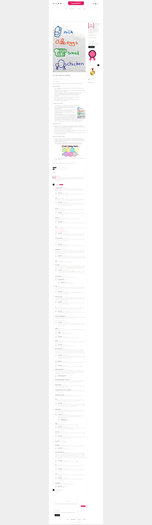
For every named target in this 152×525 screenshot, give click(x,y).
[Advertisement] (76, 16)
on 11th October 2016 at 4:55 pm (60, 464)
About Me (79, 8)
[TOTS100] (89, 79)
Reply (69, 202)
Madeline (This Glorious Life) (59, 369)
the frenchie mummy (58, 276)
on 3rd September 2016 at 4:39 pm (61, 423)
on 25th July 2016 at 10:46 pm (65, 238)
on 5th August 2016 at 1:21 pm (64, 409)
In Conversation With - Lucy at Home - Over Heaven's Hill (63, 389)
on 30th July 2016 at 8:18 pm (66, 369)
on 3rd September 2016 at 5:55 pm (66, 426)
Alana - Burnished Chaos (58, 348)
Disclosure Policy (73, 163)
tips (67, 169)
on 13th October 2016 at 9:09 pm (65, 468)
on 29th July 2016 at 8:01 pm (61, 328)
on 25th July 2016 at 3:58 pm (62, 217)
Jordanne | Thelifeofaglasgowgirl (60, 316)
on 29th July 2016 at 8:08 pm (65, 336)
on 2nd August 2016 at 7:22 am (64, 384)
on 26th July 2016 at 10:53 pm (65, 255)
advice (56, 169)
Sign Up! (57, 515)
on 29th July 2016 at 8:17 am (65, 291)
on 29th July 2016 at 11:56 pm (65, 361)
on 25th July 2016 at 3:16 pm (62, 208)
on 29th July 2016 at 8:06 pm (65, 322)
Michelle (56, 423)
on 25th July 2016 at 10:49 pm (65, 244)
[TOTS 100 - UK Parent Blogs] (91, 78)
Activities (58, 167)
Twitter (54, 3)
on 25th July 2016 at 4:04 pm (65, 221)
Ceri (55, 464)
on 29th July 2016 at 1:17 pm (68, 316)
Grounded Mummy (57, 249)
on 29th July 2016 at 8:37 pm (65, 344)
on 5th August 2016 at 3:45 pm (70, 419)
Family (61, 167)
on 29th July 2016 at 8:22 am (65, 296)
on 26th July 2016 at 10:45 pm (63, 249)
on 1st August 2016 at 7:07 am (72, 379)
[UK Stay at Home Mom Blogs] (92, 76)
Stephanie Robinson (58, 409)
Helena (56, 260)
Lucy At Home (56, 78)
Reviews (85, 8)
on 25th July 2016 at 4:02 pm (65, 212)
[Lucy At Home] (76, 3)
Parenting (64, 167)
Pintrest (59, 3)
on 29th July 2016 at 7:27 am (64, 276)
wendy (56, 286)
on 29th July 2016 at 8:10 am (60, 286)
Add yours (61, 184)
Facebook (61, 3)
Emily (56, 226)
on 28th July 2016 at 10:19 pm (63, 264)
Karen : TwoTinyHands (58, 361)
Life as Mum (57, 217)
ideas (58, 169)
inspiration (61, 169)
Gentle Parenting (72, 8)
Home (66, 8)
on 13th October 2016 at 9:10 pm (65, 460)
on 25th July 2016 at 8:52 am (65, 202)
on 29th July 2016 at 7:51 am (67, 279)
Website (59, 180)
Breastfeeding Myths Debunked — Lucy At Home (62, 379)
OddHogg (56, 328)
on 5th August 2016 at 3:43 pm (65, 414)
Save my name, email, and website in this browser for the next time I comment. (66, 503)
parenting (64, 169)
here (81, 121)
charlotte (56, 340)
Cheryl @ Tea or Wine (58, 384)
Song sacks (56, 158)
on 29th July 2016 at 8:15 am (68, 282)
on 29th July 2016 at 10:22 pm (65, 348)
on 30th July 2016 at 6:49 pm (65, 365)
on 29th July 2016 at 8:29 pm (61, 340)
